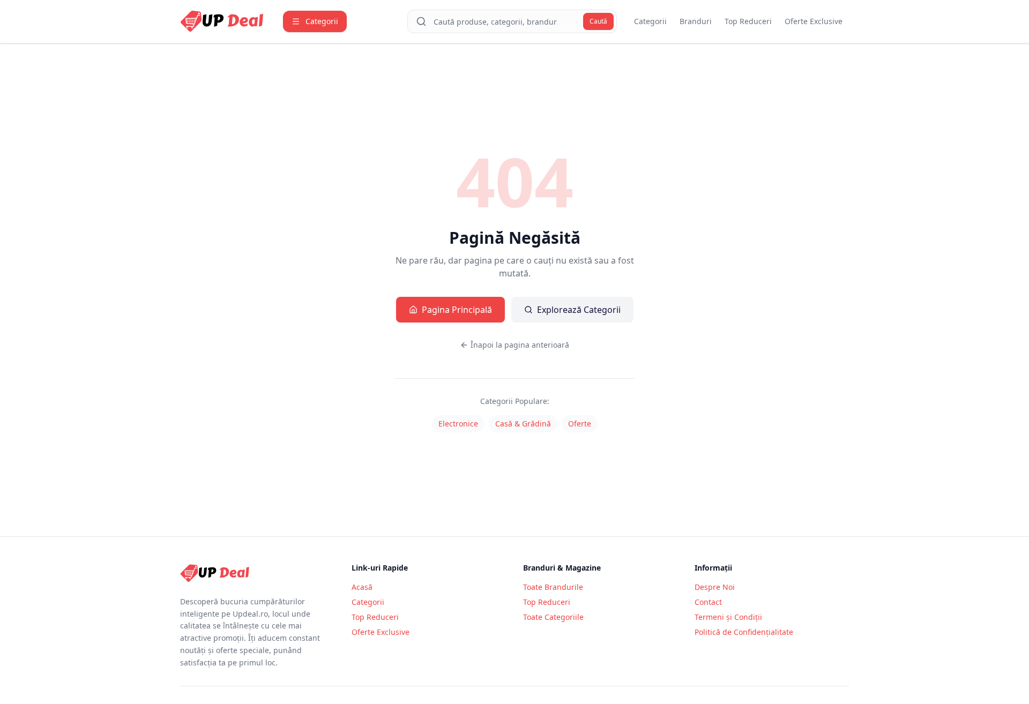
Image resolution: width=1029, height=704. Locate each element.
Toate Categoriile (553, 617)
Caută (598, 21)
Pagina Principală (457, 310)
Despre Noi (715, 587)
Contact (708, 602)
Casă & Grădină (523, 423)
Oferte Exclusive (813, 21)
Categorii (650, 21)
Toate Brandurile (553, 587)
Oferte (579, 423)
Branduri (696, 21)
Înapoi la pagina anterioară (520, 345)
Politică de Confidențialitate (744, 632)
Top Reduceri (748, 21)
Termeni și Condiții (728, 617)
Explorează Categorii (579, 310)
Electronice (458, 423)
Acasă (362, 587)
